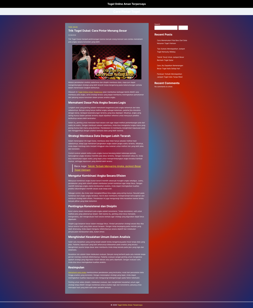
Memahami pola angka (77, 272)
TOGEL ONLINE (73, 27)
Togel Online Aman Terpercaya (129, 305)
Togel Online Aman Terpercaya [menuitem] (90, 92)
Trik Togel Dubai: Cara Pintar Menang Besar (97, 30)
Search (157, 24)
